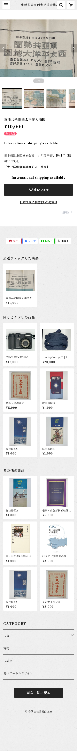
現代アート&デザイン (18, 673)
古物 (6, 648)
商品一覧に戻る (38, 693)
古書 (6, 636)
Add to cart (38, 190)
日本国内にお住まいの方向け (38, 202)
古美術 (7, 661)
